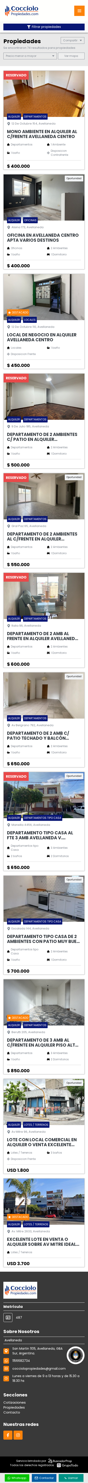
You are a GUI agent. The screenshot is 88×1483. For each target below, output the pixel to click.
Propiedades (14, 1407)
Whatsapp (19, 1478)
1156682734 (21, 1360)
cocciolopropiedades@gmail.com (39, 1368)
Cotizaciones (14, 1402)
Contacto (11, 1412)
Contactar (46, 1478)
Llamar (73, 1478)
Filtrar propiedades (46, 27)
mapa (73, 56)
